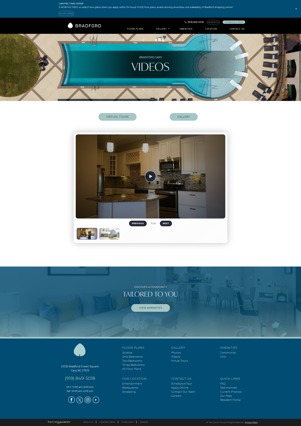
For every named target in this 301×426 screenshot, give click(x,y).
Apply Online (179, 387)
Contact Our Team (183, 391)
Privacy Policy (251, 422)
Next (166, 223)
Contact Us (237, 29)
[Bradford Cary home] (80, 352)
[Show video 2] (109, 234)
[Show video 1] (87, 234)
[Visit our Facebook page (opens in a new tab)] (71, 402)
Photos (176, 352)
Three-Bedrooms (133, 364)
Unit (223, 356)
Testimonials (228, 387)
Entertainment (132, 383)
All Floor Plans (131, 368)
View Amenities (150, 307)
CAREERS (144, 422)
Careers (176, 395)
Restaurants (130, 387)
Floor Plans (135, 29)
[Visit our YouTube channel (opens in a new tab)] (96, 402)
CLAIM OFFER (66, 13)
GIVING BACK (127, 422)
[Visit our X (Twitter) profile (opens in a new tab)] (79, 402)
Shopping (129, 391)
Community (228, 352)
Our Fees (226, 395)
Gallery (161, 29)
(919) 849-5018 (195, 22)
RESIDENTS (213, 22)
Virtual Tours (117, 116)
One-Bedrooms (132, 356)
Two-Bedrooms (132, 360)
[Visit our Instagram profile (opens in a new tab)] (87, 402)
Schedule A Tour (181, 383)
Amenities (186, 29)
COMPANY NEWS (107, 422)
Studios (127, 352)
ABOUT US (88, 422)
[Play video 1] (150, 176)
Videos (175, 356)
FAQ (222, 383)
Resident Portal (230, 399)
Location (211, 29)
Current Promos (230, 391)
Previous (138, 223)
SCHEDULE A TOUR (234, 22)
